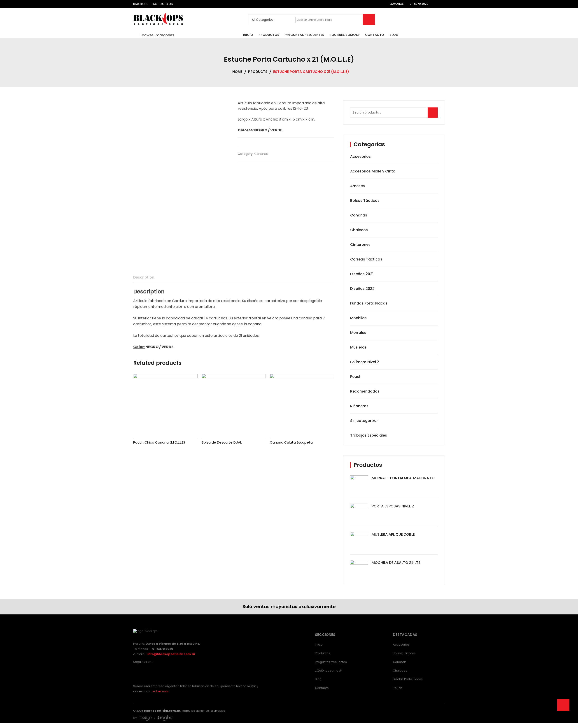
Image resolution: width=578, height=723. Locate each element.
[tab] (143, 277)
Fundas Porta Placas (368, 303)
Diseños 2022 (362, 288)
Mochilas (358, 318)
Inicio (319, 644)
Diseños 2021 (361, 274)
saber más (161, 691)
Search (434, 115)
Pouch (355, 376)
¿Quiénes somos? (328, 670)
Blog (318, 679)
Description (143, 277)
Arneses (357, 185)
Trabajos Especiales (368, 435)
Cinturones (360, 244)
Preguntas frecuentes (331, 662)
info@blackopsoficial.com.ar (171, 654)
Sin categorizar (364, 420)
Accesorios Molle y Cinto (372, 171)
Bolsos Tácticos (365, 200)
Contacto (322, 688)
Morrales (358, 332)
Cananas (261, 153)
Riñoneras (359, 406)
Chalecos (359, 229)
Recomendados (365, 391)
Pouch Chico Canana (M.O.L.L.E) (159, 442)
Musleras (358, 347)
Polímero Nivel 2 (364, 362)
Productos (322, 653)
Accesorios (360, 156)
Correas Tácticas (366, 259)
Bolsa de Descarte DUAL (222, 442)
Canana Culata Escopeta (291, 442)
